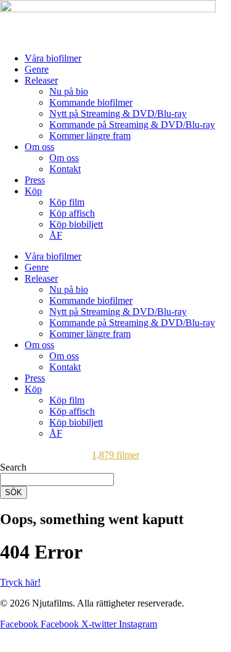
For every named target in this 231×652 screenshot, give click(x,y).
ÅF (55, 235)
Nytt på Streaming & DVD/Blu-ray (118, 113)
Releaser (41, 80)
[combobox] (57, 479)
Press (35, 180)
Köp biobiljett (76, 224)
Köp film (66, 202)
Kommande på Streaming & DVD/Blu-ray (132, 124)
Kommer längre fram (90, 135)
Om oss (39, 146)
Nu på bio (68, 91)
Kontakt (65, 169)
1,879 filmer (115, 455)
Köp (33, 191)
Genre (37, 69)
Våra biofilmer (53, 58)
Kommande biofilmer (90, 102)
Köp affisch (72, 213)
